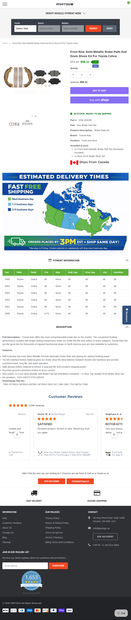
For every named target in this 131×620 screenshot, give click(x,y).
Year (17, 23)
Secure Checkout (54, 537)
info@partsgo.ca (101, 528)
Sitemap (6, 542)
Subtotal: (74, 82)
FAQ (4, 518)
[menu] (4, 4)
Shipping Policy (53, 527)
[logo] (65, 4)
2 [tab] (36, 116)
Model (65, 23)
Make (41, 23)
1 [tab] (32, 116)
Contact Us (8, 532)
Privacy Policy (52, 518)
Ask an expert (105, 536)
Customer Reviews (11, 523)
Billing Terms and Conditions (59, 542)
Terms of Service (54, 532)
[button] (17, 434)
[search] (13, 4)
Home (5, 43)
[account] (119, 4)
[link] (14, 125)
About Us (7, 527)
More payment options (99, 108)
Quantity (74, 68)
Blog (4, 537)
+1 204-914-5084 (110, 545)
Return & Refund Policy (57, 523)
